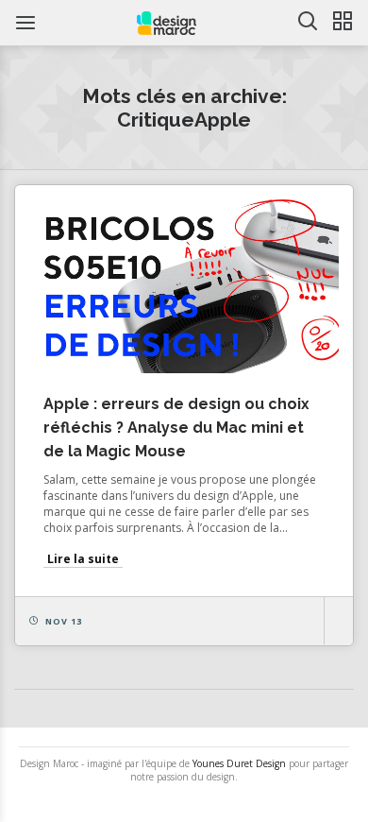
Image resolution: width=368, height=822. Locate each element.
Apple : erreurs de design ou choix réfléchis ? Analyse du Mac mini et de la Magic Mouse (176, 427)
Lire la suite (83, 559)
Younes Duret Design (239, 763)
